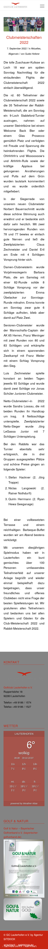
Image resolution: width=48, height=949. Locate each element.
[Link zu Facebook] (39, 942)
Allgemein (13, 53)
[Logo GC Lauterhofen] (20, 5)
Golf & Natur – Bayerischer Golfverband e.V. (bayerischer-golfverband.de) (21, 832)
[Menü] (40, 5)
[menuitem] (40, 5)
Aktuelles (35, 48)
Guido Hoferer (32, 53)
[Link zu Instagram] (42, 942)
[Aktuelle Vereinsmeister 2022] (24, 24)
